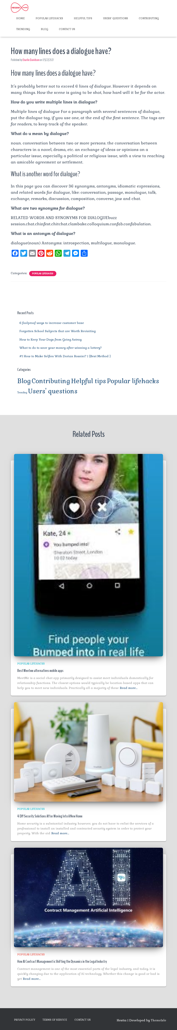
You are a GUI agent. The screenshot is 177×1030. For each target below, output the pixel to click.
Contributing (149, 18)
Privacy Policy (24, 1020)
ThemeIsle (158, 1020)
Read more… (128, 688)
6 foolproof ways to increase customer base (51, 323)
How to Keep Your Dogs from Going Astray (50, 339)
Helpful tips (83, 18)
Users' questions (52, 391)
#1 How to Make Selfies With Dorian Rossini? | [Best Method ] (65, 356)
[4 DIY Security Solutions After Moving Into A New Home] (88, 752)
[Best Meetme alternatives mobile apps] (88, 555)
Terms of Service (55, 1020)
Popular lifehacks (49, 18)
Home (20, 18)
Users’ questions (115, 18)
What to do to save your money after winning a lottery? (60, 348)
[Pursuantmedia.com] (20, 7)
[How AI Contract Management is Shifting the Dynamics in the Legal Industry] (88, 897)
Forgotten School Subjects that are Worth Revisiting (57, 331)
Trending (23, 29)
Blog (44, 29)
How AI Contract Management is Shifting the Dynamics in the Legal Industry (62, 961)
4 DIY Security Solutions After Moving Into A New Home (49, 816)
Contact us (67, 29)
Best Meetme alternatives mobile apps (40, 670)
